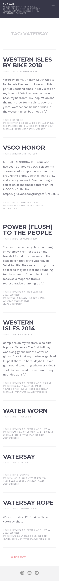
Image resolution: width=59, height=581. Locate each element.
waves (41, 481)
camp (20, 386)
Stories (18, 120)
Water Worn (25, 410)
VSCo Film (38, 435)
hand (39, 432)
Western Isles (22, 301)
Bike (34, 123)
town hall (38, 298)
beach (14, 205)
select (39, 205)
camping (28, 386)
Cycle (50, 123)
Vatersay (41, 129)
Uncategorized (11, 295)
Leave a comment (12, 304)
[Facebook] (29, 572)
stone (18, 435)
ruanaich (10, 4)
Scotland (8, 129)
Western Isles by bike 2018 (27, 62)
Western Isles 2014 (19, 325)
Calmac (42, 123)
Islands (27, 126)
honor (31, 205)
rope (14, 539)
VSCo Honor (24, 147)
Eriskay (7, 126)
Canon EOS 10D (27, 432)
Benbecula (25, 123)
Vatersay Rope (28, 502)
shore (22, 481)
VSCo (16, 208)
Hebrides (17, 126)
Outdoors (20, 292)
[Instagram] (22, 572)
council (15, 298)
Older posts (18, 557)
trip (17, 392)
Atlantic (16, 478)
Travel (39, 292)
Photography (21, 202)
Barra (14, 123)
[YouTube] (36, 572)
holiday (43, 389)
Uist (20, 539)
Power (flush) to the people (28, 229)
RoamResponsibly (43, 126)
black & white (19, 536)
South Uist (20, 129)
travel (31, 129)
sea (16, 481)
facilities (26, 298)
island (6, 539)
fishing (32, 536)
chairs (22, 205)
